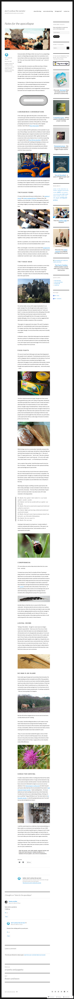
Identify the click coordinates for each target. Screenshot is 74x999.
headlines (7, 63)
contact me (66, 11)
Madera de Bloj (13, 901)
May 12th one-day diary (35, 140)
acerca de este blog (48, 11)
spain (63, 194)
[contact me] (67, 991)
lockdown (10, 68)
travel (66, 195)
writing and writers (9, 65)
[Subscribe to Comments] (53, 298)
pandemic (7, 70)
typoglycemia (46, 247)
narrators (55, 192)
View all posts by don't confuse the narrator (32, 882)
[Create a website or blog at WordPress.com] (16, 991)
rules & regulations (64, 192)
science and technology (57, 194)
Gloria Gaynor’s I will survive (33, 785)
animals (54, 188)
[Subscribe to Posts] (53, 295)
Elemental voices (59, 146)
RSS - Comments (57, 298)
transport (62, 195)
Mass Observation (34, 125)
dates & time (63, 188)
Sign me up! (56, 36)
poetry (59, 192)
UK (13, 63)
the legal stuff (58, 11)
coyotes (22, 586)
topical (10, 63)
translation (58, 195)
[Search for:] (60, 48)
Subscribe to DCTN (58, 24)
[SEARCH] (68, 48)
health (6, 68)
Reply (6, 916)
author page (63, 220)
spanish (66, 194)
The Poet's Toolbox (61, 265)
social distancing (8, 71)
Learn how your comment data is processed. (34, 955)
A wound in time (58, 117)
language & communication (63, 190)
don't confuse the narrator (15, 11)
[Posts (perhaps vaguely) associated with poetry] (55, 991)
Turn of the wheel (60, 175)
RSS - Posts (56, 295)
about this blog (37, 11)
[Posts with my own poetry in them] (52, 991)
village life (57, 197)
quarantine (11, 70)
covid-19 (12, 67)
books (59, 188)
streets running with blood (29, 198)
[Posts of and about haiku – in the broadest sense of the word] (61, 991)
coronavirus (7, 67)
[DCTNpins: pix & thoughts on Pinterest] (64, 991)
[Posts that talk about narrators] (58, 991)
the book (63, 90)
